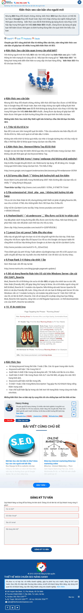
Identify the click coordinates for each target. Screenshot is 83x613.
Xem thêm (61, 587)
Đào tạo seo (23, 420)
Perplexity (27, 39)
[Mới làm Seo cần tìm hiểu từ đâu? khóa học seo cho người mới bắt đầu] (21, 445)
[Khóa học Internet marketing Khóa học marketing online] (60, 445)
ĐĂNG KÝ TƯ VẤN (41, 549)
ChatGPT (10, 39)
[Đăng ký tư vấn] (29, 3)
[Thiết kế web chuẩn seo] (7, 2)
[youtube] (74, 409)
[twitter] (74, 414)
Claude (37, 39)
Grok (19, 39)
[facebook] (74, 404)
